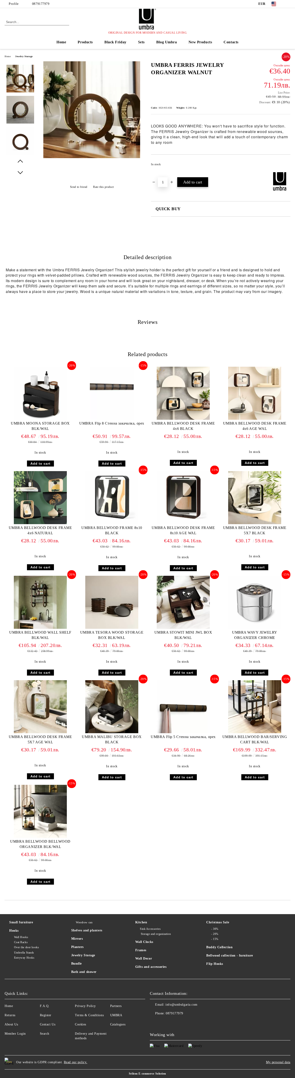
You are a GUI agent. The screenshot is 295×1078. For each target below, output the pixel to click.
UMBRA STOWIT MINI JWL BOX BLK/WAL (183, 635)
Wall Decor (143, 958)
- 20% (214, 934)
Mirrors (77, 938)
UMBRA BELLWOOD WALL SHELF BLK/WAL (40, 635)
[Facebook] (287, 3)
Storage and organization (155, 934)
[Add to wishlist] (287, 165)
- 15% (214, 939)
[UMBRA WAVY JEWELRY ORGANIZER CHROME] (254, 602)
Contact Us (48, 1024)
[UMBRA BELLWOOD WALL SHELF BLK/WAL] (40, 602)
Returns (10, 1015)
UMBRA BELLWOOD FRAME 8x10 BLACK (111, 530)
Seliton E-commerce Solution (147, 1073)
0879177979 (41, 4)
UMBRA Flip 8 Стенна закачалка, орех (111, 423)
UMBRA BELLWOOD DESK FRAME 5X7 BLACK (254, 530)
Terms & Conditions (89, 1015)
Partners (116, 1006)
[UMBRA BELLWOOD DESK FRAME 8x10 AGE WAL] (183, 497)
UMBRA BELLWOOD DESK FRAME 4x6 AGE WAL (254, 426)
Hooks (14, 930)
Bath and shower (84, 972)
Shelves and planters (86, 930)
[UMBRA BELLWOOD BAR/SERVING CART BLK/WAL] (254, 706)
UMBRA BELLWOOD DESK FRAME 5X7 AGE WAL (40, 739)
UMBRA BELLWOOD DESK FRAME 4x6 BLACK (183, 426)
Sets (141, 42)
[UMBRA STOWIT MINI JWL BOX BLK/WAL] (183, 602)
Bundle (76, 963)
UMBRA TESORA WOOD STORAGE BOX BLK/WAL (112, 635)
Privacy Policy (85, 1006)
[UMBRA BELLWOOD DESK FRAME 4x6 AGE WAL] (254, 393)
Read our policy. (75, 1062)
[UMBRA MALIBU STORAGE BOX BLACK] (111, 706)
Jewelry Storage (23, 56)
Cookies (80, 1024)
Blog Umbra (166, 42)
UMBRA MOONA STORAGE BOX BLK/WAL (40, 426)
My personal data (278, 1062)
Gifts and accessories (151, 967)
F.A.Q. (45, 1006)
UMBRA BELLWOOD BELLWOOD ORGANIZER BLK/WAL (40, 844)
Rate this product (103, 187)
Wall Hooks (21, 937)
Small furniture (21, 922)
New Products (200, 42)
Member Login (15, 1033)
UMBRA (116, 1015)
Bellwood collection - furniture (229, 955)
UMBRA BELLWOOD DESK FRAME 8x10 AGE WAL (183, 530)
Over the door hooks (26, 947)
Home (61, 42)
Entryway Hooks (24, 957)
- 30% (214, 928)
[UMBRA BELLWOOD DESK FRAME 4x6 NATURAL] (40, 497)
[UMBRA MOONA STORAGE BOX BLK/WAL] (40, 393)
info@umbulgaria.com (181, 1004)
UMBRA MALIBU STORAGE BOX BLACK (112, 739)
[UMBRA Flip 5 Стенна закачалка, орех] (183, 706)
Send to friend (78, 187)
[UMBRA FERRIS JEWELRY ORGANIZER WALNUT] (91, 157)
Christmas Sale (217, 922)
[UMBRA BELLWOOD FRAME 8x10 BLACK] (111, 497)
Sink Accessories (150, 928)
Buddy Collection (219, 947)
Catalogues (118, 1024)
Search (44, 1033)
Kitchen (141, 922)
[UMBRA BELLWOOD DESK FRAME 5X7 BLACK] (254, 497)
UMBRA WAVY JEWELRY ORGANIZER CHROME (254, 635)
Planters (77, 947)
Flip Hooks (214, 964)
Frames (140, 950)
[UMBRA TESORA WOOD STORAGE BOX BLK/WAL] (111, 602)
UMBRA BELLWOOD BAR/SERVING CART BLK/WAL (254, 739)
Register (45, 1015)
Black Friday (115, 42)
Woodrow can (84, 922)
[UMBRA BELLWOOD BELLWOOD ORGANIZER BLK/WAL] (40, 811)
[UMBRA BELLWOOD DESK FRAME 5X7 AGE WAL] (40, 706)
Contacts (231, 42)
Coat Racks (21, 942)
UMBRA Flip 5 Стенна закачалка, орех (183, 737)
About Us (11, 1024)
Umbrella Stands (24, 952)
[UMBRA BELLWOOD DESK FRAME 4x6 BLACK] (183, 393)
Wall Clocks (144, 942)
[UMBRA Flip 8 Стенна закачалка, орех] (112, 393)
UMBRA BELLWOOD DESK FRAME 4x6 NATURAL (40, 530)
